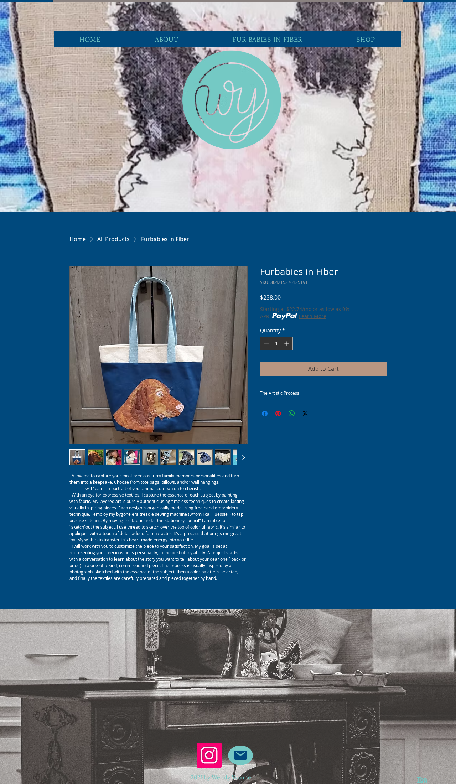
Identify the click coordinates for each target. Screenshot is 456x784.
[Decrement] (265, 343)
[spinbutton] (276, 343)
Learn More (312, 316)
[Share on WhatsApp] (291, 413)
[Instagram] (209, 755)
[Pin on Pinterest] (278, 413)
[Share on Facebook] (264, 413)
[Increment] (287, 343)
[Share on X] (305, 413)
